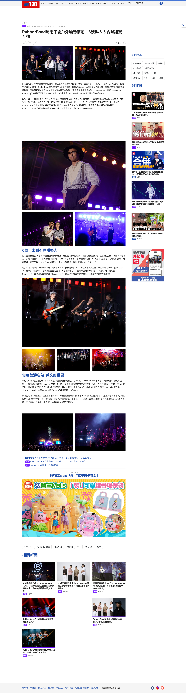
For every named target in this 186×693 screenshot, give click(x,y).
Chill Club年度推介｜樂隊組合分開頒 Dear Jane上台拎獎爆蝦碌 (57, 461)
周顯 (161, 78)
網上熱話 (137, 73)
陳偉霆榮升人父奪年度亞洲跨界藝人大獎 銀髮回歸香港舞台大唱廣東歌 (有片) (147, 203)
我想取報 (33, 688)
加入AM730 (69, 688)
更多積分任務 (104, 679)
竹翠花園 (70, 547)
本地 (27, 458)
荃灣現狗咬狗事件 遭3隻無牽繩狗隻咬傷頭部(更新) (147, 234)
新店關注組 (150, 68)
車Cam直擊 (150, 63)
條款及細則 (94, 688)
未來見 (99, 547)
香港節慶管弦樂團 (44, 547)
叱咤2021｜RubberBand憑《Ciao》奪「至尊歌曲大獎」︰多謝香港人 (60, 458)
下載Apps (59, 688)
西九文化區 (58, 547)
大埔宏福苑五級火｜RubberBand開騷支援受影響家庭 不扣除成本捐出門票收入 (73, 586)
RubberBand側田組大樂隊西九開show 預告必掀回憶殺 (107, 620)
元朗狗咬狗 (137, 63)
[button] (131, 3)
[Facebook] (152, 688)
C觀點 (147, 73)
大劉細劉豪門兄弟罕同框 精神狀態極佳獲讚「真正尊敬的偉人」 (148, 113)
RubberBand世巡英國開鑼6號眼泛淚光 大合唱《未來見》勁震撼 (39, 651)
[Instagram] (157, 688)
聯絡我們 (51, 688)
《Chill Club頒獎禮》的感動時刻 (44, 465)
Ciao (79, 547)
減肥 (153, 78)
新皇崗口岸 (137, 68)
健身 (146, 78)
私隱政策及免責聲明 (82, 688)
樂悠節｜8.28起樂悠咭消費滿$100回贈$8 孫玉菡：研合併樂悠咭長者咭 (147, 173)
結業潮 (161, 63)
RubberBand (28, 547)
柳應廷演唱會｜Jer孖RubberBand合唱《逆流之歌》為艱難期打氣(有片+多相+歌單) (109, 586)
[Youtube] (162, 688)
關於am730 (42, 688)
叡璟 (155, 73)
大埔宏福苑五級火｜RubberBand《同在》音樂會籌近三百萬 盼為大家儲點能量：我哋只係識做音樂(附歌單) (38, 587)
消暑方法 (137, 78)
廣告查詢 (25, 688)
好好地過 (89, 547)
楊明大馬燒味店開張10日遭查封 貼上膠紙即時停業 (148, 143)
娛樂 (24, 26)
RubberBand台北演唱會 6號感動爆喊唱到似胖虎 (38, 620)
